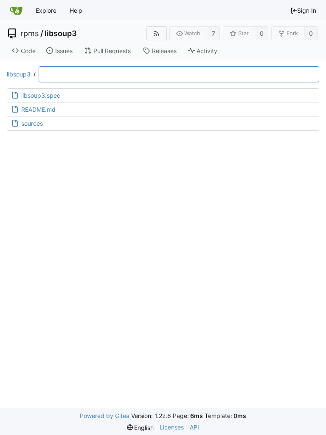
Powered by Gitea (104, 415)
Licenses (172, 427)
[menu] (140, 427)
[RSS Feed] (156, 33)
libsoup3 (61, 33)
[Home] (16, 10)
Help (76, 10)
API (194, 427)
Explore (46, 10)
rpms (29, 33)
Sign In (306, 10)
